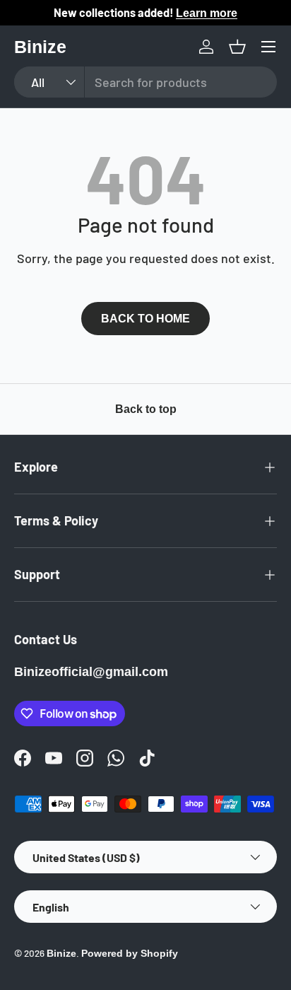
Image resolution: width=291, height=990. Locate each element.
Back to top (146, 409)
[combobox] (145, 82)
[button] (237, 46)
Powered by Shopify (129, 953)
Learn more (206, 12)
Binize (61, 953)
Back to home (145, 319)
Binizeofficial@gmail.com (91, 672)
